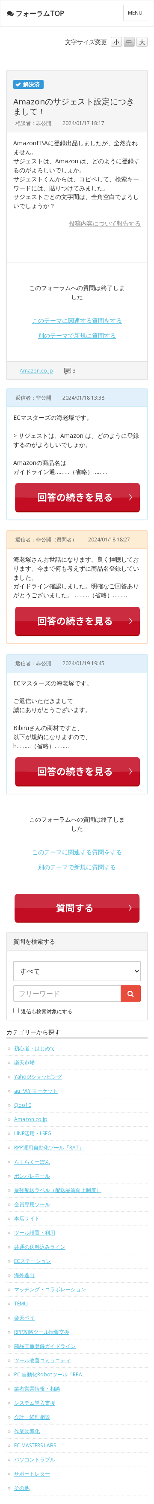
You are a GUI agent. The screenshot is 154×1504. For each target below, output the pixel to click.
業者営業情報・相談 (37, 1388)
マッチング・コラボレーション (50, 1289)
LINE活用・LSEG (32, 1133)
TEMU (21, 1303)
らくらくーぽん (32, 1161)
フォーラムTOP (40, 13)
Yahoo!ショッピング (38, 1076)
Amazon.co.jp (36, 370)
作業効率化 (27, 1431)
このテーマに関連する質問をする (77, 320)
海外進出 (24, 1275)
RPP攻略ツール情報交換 (41, 1332)
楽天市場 (24, 1062)
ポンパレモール (32, 1176)
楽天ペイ (24, 1317)
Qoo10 (22, 1105)
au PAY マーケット (36, 1090)
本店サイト (27, 1218)
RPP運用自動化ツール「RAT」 (49, 1147)
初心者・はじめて (34, 1048)
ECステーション (32, 1261)
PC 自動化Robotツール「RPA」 (50, 1374)
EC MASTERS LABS (35, 1445)
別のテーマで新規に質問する (77, 335)
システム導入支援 (34, 1402)
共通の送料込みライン (39, 1246)
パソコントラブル (34, 1459)
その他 (22, 1488)
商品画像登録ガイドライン (45, 1346)
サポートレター (32, 1473)
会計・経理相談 (32, 1417)
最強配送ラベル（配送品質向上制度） (57, 1190)
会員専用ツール (32, 1204)
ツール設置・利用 (34, 1232)
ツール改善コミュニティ (42, 1360)
